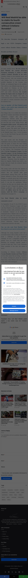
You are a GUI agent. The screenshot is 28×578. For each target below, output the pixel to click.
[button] (14, 286)
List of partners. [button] (17, 294)
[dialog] (14, 289)
